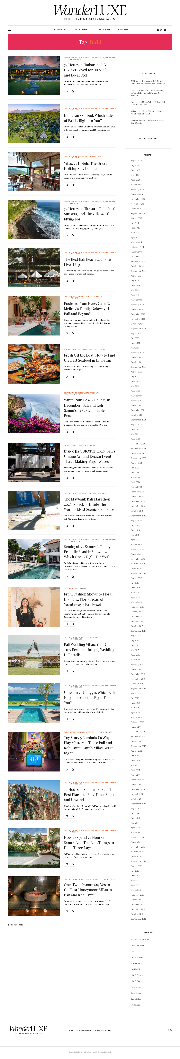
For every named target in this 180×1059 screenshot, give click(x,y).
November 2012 (138, 909)
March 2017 (136, 659)
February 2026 (137, 189)
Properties (81, 30)
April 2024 (135, 295)
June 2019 (135, 530)
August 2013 (136, 866)
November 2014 (138, 794)
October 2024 (137, 266)
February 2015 (137, 779)
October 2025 (137, 208)
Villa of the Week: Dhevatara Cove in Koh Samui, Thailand (148, 112)
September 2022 (138, 367)
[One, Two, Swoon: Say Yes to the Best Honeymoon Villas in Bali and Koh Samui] (34, 896)
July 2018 (135, 583)
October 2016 (137, 683)
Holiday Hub (83, 393)
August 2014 (136, 808)
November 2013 (138, 851)
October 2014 (137, 799)
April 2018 (135, 597)
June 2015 (135, 760)
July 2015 (135, 755)
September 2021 (138, 419)
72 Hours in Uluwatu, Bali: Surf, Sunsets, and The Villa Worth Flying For (89, 213)
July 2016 (135, 698)
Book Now (123, 30)
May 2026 (135, 175)
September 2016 (138, 688)
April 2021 (135, 439)
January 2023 (137, 357)
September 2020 (138, 458)
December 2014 (138, 789)
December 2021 (138, 410)
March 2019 (136, 544)
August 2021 (136, 424)
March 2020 (136, 487)
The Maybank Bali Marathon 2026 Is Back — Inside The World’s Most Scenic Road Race (89, 504)
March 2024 (136, 300)
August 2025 (136, 218)
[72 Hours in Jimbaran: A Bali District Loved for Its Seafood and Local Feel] (34, 75)
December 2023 (138, 314)
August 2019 (136, 520)
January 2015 (137, 784)
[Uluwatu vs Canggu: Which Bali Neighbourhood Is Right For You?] (34, 703)
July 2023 (135, 338)
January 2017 (136, 669)
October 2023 (137, 324)
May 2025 (135, 232)
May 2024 (135, 290)
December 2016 (138, 674)
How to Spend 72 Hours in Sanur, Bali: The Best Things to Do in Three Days (89, 842)
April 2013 (135, 885)
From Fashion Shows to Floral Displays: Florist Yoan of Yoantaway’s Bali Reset (88, 599)
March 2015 (136, 775)
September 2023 (138, 328)
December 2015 (138, 731)
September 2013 (138, 861)
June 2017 (135, 645)
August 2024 (136, 276)
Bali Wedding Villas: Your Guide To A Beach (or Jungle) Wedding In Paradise (89, 649)
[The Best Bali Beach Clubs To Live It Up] (34, 267)
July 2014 (135, 813)
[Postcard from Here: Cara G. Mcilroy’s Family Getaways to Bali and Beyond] (34, 315)
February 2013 (137, 895)
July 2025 (135, 223)
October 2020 (137, 453)
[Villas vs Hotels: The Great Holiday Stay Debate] (34, 171)
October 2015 (137, 741)
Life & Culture (97, 58)
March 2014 (136, 832)
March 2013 (136, 890)
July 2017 (135, 640)
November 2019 (138, 506)
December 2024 (138, 256)
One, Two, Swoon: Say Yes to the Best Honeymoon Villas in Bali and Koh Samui (88, 889)
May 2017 (135, 650)
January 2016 (137, 727)
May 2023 (135, 348)
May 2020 (135, 477)
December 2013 (138, 847)
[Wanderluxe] (90, 12)
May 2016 (135, 707)
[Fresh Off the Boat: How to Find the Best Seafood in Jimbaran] (34, 364)
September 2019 (138, 515)
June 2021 (135, 429)
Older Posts (17, 925)
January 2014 (137, 842)
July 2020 (135, 467)
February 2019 (137, 549)
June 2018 (135, 587)
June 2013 (135, 875)
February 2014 (137, 837)
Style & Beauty (137, 993)
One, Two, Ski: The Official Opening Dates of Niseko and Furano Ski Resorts (147, 93)
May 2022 (135, 386)
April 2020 (135, 482)
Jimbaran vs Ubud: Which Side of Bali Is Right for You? (88, 118)
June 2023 (135, 343)
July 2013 (135, 871)
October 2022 (137, 362)
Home (71, 1030)
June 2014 (135, 818)
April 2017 (135, 655)
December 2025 (138, 199)
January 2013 (136, 899)
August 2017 (136, 635)
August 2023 (136, 333)
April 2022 (135, 391)
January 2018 (137, 611)
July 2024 (135, 280)
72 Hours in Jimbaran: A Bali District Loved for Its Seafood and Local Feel (88, 69)
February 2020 (137, 491)
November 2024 (138, 261)
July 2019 (135, 525)
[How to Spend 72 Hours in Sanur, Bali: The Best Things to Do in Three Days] (34, 848)
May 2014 (135, 823)
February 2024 (137, 304)
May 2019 (135, 535)
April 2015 (135, 770)
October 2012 (137, 914)
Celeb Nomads (70, 296)
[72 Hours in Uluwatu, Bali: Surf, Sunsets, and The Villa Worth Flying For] (34, 219)
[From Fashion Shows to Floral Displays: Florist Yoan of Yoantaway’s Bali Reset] (34, 607)
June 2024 (135, 285)
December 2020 (138, 443)
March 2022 (136, 395)
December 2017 (138, 616)
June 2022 (135, 381)
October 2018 (137, 568)
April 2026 (135, 180)
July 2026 (135, 165)
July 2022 (135, 376)
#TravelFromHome (140, 939)
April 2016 (135, 712)
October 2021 (137, 415)
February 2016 (137, 722)
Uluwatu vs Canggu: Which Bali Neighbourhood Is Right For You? (89, 697)
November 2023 (138, 319)
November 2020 (138, 448)
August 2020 (136, 463)
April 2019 (135, 539)
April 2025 (135, 237)
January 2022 (137, 405)
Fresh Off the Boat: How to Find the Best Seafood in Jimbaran (89, 358)
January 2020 (137, 496)
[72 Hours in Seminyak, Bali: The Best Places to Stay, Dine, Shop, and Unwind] (34, 800)
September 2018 (138, 573)
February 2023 (137, 352)
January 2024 (137, 309)
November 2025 (138, 204)
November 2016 (138, 679)
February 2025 (137, 247)
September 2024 (138, 271)
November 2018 (138, 563)
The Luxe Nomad (84, 1030)
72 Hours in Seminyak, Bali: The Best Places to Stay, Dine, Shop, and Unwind (89, 794)
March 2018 (136, 602)
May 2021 (135, 434)
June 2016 (135, 703)
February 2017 (137, 664)
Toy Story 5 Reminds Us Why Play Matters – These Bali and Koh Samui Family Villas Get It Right (88, 745)
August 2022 (136, 372)
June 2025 (135, 228)
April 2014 (135, 827)
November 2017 (138, 621)
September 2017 (138, 631)
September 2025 (138, 213)
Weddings (68, 588)
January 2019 (137, 554)
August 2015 (136, 751)
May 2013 (135, 880)
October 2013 (137, 856)
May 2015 (135, 765)
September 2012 (138, 919)
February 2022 (137, 400)
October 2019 (137, 511)
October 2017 (137, 626)
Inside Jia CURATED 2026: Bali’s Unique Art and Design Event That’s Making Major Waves (89, 456)
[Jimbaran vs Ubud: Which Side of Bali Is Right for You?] (34, 123)
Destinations (58, 30)
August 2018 (136, 578)
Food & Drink (103, 30)
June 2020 (135, 472)
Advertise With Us (103, 1030)
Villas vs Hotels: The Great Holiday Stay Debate (85, 166)
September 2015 (138, 746)
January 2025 (137, 252)
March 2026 (136, 184)
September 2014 (138, 803)
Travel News (137, 999)
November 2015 (138, 736)
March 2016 (136, 717)
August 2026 (136, 160)
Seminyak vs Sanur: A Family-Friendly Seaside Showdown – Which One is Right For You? (88, 551)
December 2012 (138, 904)
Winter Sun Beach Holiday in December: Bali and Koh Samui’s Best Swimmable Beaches (87, 407)
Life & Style (136, 981)
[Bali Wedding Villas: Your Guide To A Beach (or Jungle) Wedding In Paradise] (34, 655)
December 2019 (138, 501)
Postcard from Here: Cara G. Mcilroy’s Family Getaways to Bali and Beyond (87, 308)
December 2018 (138, 559)
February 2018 (137, 607)
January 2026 (137, 194)
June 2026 (135, 170)
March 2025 (136, 242)
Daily (66, 732)
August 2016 (136, 693)
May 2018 (135, 592)
